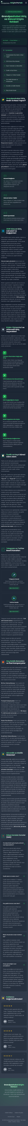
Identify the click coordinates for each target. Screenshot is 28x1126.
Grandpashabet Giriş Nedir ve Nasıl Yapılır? (14, 56)
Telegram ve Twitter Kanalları (13, 75)
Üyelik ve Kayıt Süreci (11, 70)
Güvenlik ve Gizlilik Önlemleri (13, 86)
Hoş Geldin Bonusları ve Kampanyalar (12, 80)
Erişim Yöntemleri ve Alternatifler (14, 66)
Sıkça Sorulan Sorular (11, 90)
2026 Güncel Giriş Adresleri (13, 61)
